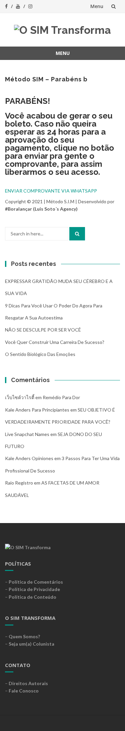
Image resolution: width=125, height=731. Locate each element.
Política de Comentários (36, 582)
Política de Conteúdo (32, 597)
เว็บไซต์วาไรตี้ (19, 397)
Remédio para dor (61, 397)
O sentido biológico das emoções (40, 354)
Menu (96, 6)
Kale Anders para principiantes (37, 410)
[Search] (77, 233)
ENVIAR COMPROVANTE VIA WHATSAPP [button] (51, 191)
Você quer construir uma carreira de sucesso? (54, 342)
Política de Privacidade (34, 589)
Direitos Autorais (28, 683)
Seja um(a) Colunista (31, 644)
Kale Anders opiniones (29, 458)
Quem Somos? (24, 636)
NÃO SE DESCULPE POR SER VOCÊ (43, 330)
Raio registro (19, 483)
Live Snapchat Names (27, 434)
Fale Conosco (24, 690)
